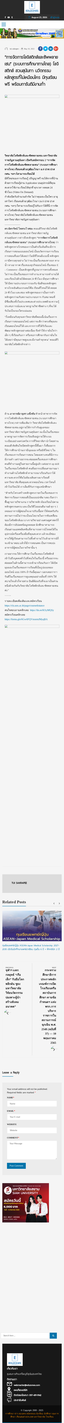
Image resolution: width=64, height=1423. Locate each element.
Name (10, 1097)
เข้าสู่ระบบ (54, 17)
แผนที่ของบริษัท (20, 1390)
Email (11, 1111)
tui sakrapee (14, 49)
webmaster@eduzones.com (27, 1385)
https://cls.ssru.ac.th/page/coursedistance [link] (24, 605)
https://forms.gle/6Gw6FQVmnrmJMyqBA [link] (26, 619)
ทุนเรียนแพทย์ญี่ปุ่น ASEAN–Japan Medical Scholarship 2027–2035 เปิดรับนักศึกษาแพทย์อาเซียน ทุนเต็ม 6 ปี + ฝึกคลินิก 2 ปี (30, 947)
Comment (13, 1138)
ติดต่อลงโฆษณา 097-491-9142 (27, 1395)
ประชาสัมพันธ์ (20, 1400)
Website (12, 1124)
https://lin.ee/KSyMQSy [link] (42, 610)
